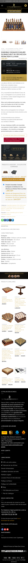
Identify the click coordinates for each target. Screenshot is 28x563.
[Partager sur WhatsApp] (2, 220)
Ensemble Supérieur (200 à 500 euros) (16, 205)
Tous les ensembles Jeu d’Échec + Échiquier (14, 48)
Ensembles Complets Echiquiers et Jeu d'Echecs (10, 50)
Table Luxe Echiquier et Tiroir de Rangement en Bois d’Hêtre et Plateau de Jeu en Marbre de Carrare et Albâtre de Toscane (20, 302)
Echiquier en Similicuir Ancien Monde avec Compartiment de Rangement (7, 327)
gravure (3, 208)
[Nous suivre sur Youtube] (7, 529)
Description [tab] (4, 226)
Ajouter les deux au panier (13, 179)
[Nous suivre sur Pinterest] (5, 529)
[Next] (24, 25)
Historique (3, 214)
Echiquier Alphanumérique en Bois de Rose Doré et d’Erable (7, 300)
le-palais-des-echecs (10, 216)
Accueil (2, 48)
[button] (2, 5)
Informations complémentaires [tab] (10, 229)
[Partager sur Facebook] (5, 220)
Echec (8, 212)
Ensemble (12, 212)
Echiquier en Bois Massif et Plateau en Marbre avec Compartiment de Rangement (20, 328)
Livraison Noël (8, 208)
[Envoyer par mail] (10, 220)
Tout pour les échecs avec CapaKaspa (12, 537)
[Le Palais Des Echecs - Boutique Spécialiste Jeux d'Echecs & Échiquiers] (14, 6)
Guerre (21, 212)
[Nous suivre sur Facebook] (2, 529)
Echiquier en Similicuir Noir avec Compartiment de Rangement (20, 352)
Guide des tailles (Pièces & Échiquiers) (15, 135)
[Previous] (3, 25)
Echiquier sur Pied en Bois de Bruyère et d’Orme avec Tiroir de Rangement (7, 381)
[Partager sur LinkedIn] (13, 220)
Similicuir (9, 214)
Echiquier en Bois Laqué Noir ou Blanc (20, 379)
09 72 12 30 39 (18, 149)
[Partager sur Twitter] (7, 220)
